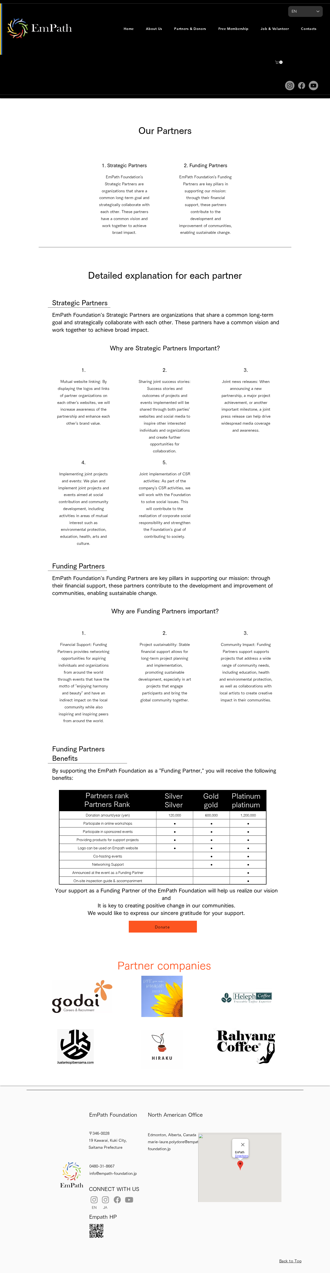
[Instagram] (289, 85)
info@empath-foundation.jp (113, 1173)
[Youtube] (313, 85)
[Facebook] (301, 85)
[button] (154, 28)
